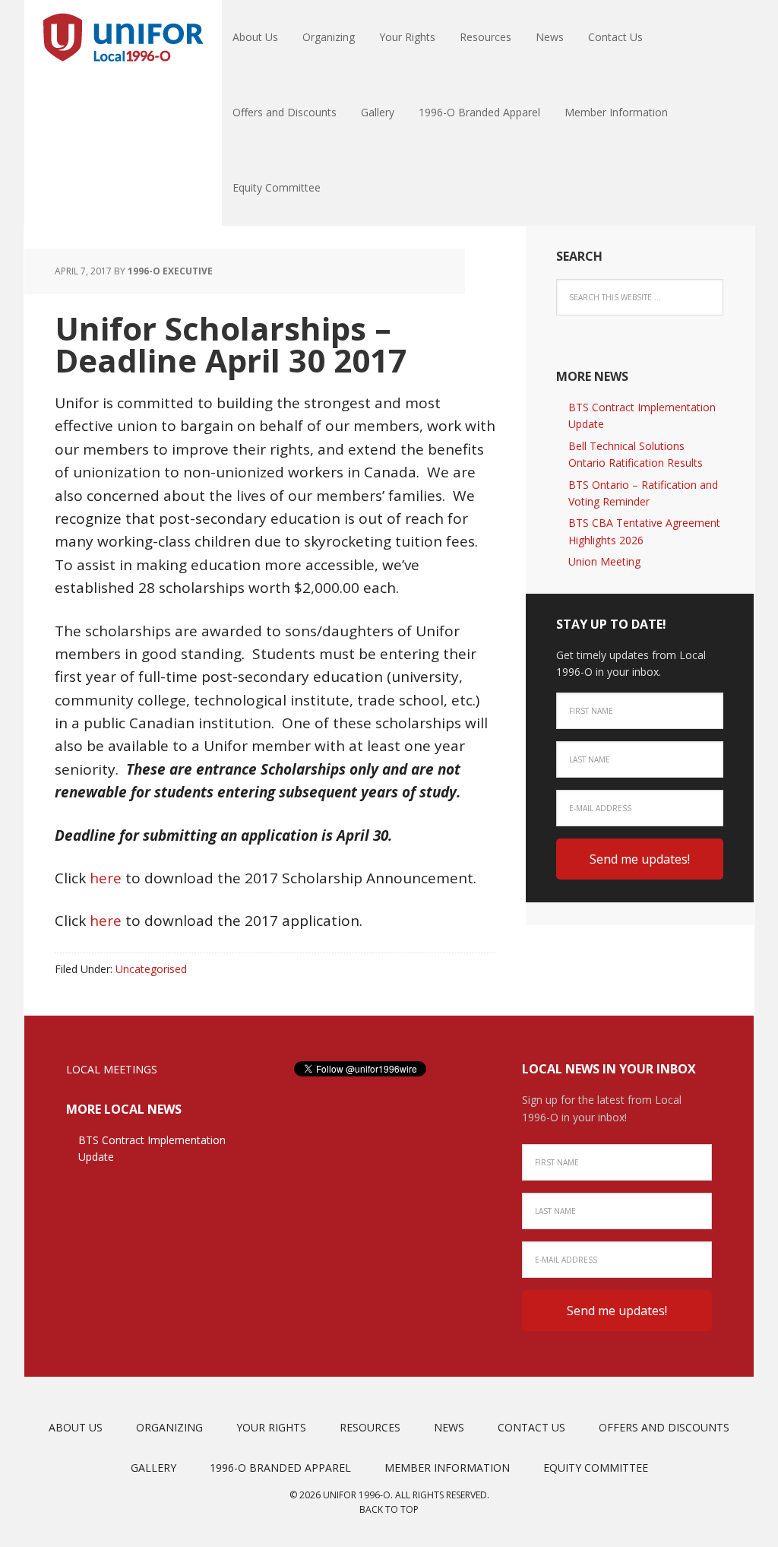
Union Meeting (604, 561)
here (106, 878)
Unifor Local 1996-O (123, 38)
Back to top (389, 1509)
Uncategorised (151, 969)
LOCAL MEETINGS (111, 1069)
